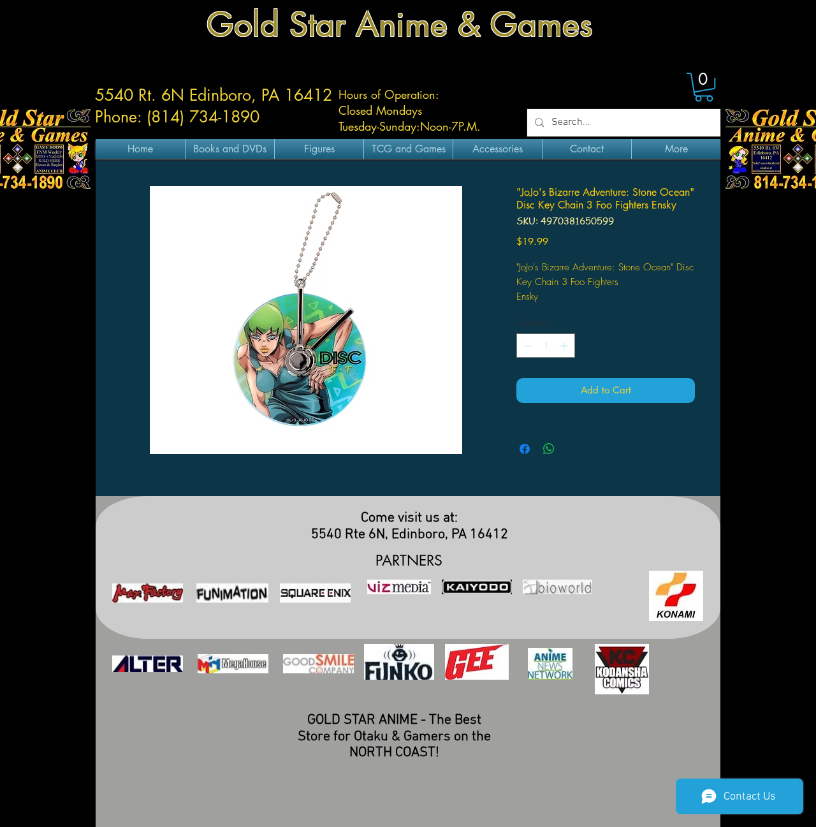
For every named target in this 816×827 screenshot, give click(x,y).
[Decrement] (527, 346)
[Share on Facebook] (524, 449)
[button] (704, 87)
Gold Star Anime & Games (400, 24)
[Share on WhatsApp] (549, 449)
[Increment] (565, 346)
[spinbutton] (546, 346)
